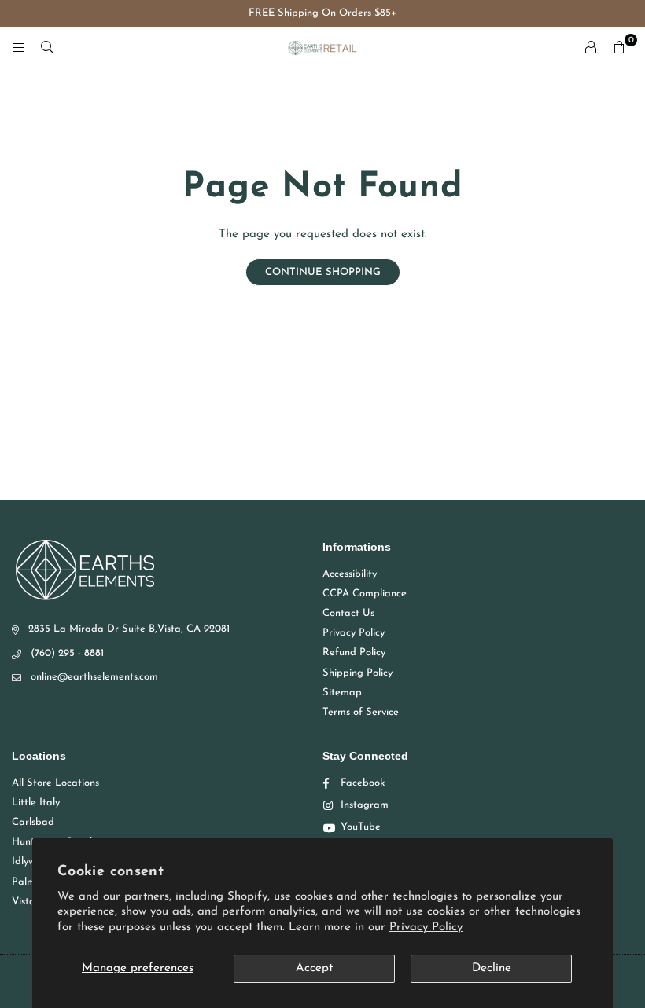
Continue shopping (323, 272)
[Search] (47, 47)
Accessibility (349, 574)
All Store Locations (55, 783)
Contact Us (348, 613)
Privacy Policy (426, 927)
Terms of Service (360, 712)
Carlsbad (33, 822)
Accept (314, 968)
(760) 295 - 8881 (67, 653)
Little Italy (36, 802)
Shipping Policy (357, 673)
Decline (491, 968)
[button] (619, 48)
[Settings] (591, 48)
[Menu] (19, 47)
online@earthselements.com (94, 677)
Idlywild (29, 861)
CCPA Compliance (364, 593)
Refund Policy (353, 652)
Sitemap (342, 692)
